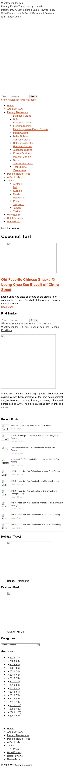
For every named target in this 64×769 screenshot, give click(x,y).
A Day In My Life (15, 177)
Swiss (16, 160)
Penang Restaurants (18, 735)
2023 (15, 661)
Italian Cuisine (20, 136)
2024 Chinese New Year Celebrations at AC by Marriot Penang (36, 524)
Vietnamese (19, 170)
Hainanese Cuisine (23, 143)
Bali (15, 187)
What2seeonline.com (12, 3)
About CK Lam (15, 109)
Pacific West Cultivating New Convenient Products (31, 425)
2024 (15, 657)
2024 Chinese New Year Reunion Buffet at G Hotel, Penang (35, 481)
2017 (15, 681)
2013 (15, 695)
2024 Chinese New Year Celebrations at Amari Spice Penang (35, 471)
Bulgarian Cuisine (22, 122)
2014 (15, 691)
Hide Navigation (28, 99)
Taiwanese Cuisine (23, 163)
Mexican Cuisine (22, 156)
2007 (15, 715)
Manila (16, 194)
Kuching (17, 190)
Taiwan (17, 207)
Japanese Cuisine (22, 149)
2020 (15, 671)
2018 (15, 678)
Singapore (18, 204)
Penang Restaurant (17, 112)
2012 (15, 698)
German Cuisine (21, 139)
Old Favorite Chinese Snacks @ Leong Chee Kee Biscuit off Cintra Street (30, 284)
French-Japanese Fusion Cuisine (30, 129)
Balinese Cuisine (22, 115)
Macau (16, 749)
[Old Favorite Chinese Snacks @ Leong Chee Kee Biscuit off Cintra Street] (32, 272)
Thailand (17, 211)
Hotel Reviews (15, 218)
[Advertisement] (32, 59)
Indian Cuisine (20, 132)
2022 (15, 664)
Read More (7, 307)
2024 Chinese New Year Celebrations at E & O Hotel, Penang (35, 514)
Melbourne (18, 197)
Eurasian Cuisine (22, 126)
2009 (15, 708)
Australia (17, 184)
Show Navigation (10, 99)
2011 (15, 702)
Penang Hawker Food (18, 173)
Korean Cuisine (21, 153)
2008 (15, 712)
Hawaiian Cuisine (22, 146)
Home (10, 105)
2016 (15, 685)
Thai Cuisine (20, 167)
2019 (15, 674)
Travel (10, 180)
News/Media (13, 221)
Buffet (16, 119)
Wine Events (14, 214)
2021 (15, 667)
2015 (15, 688)
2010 (15, 705)
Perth (16, 201)
